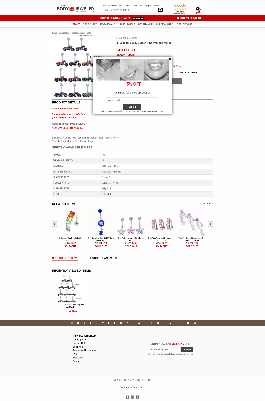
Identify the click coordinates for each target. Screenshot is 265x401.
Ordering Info (79, 339)
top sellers (90, 24)
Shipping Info (79, 347)
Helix (121, 6)
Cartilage (113, 6)
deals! (76, 24)
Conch (134, 6)
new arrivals (107, 24)
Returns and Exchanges (84, 350)
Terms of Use (126, 387)
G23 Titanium (145, 24)
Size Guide (78, 357)
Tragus (148, 6)
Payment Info (79, 343)
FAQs (75, 354)
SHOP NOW (138, 18)
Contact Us (78, 361)
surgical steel (165, 24)
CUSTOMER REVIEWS (65, 258)
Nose (105, 6)
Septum (156, 6)
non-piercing (184, 24)
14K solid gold (126, 24)
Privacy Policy (139, 387)
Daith (127, 6)
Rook (140, 6)
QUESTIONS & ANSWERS (102, 258)
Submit (187, 349)
